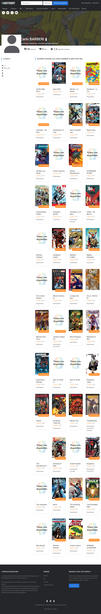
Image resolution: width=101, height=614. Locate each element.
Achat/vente (62, 9)
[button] (46, 39)
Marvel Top (74, 421)
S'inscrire (95, 3)
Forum (84, 9)
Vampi (38, 421)
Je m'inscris (74, 585)
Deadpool (90, 464)
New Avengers (75, 337)
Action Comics (75, 546)
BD (21, 9)
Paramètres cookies (50, 609)
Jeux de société (42, 9)
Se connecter (86, 3)
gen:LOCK (56, 89)
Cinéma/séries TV (49, 585)
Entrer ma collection (60, 3)
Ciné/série (29, 9)
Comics (13, 9)
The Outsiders (41, 505)
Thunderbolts (92, 421)
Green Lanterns (59, 171)
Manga (4, 9)
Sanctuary (49, 605)
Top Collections (74, 9)
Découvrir (47, 3)
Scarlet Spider (75, 464)
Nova (55, 505)
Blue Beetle (40, 546)
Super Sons (91, 130)
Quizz (53, 9)
